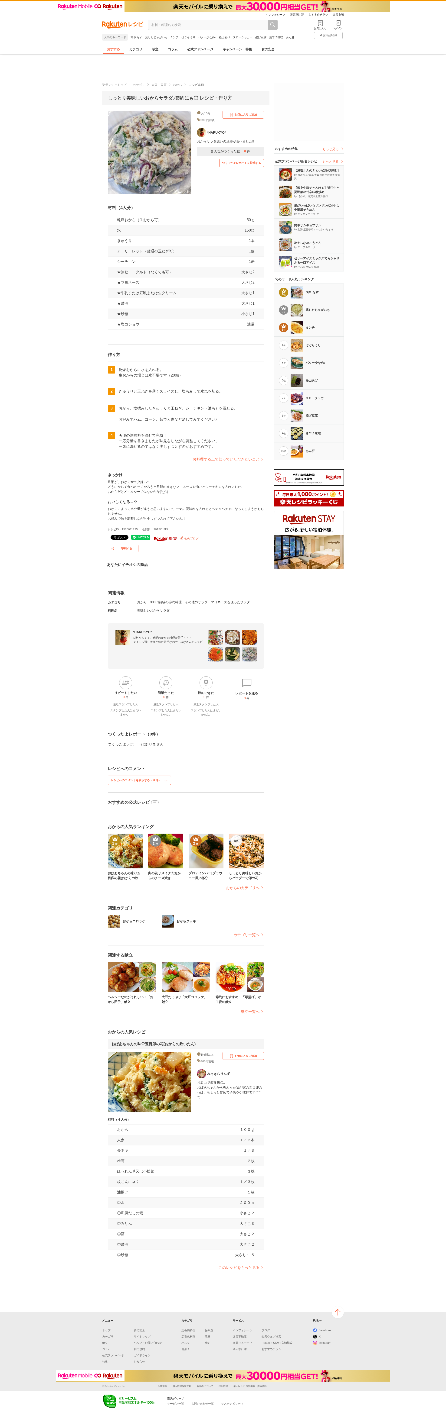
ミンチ (174, 37)
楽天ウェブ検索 (271, 1336)
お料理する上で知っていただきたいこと (226, 459)
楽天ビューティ (242, 1342)
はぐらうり (188, 37)
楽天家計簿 (297, 14)
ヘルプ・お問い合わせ (148, 1342)
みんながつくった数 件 (230, 151)
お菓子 (185, 1349)
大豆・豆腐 (159, 85)
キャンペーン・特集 (237, 49)
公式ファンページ (200, 49)
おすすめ (113, 49)
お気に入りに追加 (246, 114)
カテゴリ (135, 49)
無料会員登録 (330, 35)
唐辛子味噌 (276, 37)
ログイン (337, 28)
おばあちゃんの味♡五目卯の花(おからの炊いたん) (154, 1044)
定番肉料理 (188, 1330)
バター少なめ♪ (207, 37)
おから (177, 85)
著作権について (205, 1386)
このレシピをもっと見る (239, 1268)
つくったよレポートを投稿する (241, 162)
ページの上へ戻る (338, 1312)
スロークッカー (243, 37)
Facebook (325, 1330)
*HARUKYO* (142, 632)
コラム (173, 49)
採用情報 (223, 1386)
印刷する (126, 548)
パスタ (185, 1342)
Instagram (325, 1342)
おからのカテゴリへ (242, 888)
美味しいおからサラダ (153, 610)
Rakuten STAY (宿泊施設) (277, 1342)
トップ (106, 1330)
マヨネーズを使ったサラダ (230, 602)
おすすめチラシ (318, 14)
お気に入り (320, 28)
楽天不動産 (240, 1336)
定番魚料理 (188, 1336)
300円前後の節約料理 (166, 602)
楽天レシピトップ (114, 85)
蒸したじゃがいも (156, 37)
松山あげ (224, 37)
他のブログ (191, 538)
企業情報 (162, 1386)
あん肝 (290, 37)
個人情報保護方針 (182, 1386)
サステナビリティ (232, 1403)
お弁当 (209, 1330)
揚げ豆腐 (260, 37)
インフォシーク (275, 14)
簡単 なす (136, 37)
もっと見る (330, 149)
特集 (105, 1361)
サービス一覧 (175, 1403)
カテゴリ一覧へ (246, 935)
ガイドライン (142, 1355)
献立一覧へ (250, 1012)
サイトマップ (142, 1336)
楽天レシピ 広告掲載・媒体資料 (250, 1386)
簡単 (207, 1336)
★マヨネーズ (128, 282)
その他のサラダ (196, 602)
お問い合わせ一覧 (202, 1403)
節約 (207, 1342)
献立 (155, 49)
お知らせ (139, 1361)
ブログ (266, 1330)
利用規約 (139, 1349)
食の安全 (268, 49)
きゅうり (124, 241)
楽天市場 (338, 14)
